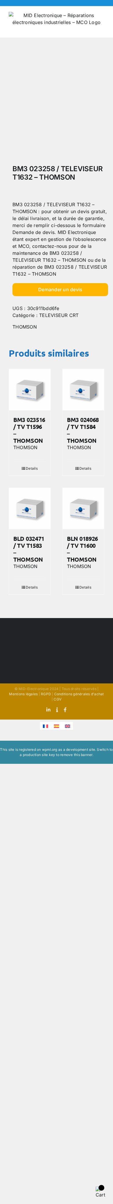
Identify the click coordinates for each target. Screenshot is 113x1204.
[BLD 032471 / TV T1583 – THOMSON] (29, 508)
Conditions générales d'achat (79, 694)
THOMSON (24, 327)
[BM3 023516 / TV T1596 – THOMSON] (29, 389)
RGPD (46, 694)
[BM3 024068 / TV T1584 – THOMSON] (83, 389)
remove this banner (76, 755)
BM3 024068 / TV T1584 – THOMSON (83, 430)
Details (32, 468)
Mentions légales (23, 694)
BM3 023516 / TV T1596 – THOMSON (29, 430)
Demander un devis (60, 289)
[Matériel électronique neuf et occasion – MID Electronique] (56, 102)
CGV (57, 699)
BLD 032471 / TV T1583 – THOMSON (28, 549)
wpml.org (49, 749)
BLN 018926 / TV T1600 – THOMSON (82, 549)
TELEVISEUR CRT (59, 315)
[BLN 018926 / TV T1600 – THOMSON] (83, 508)
